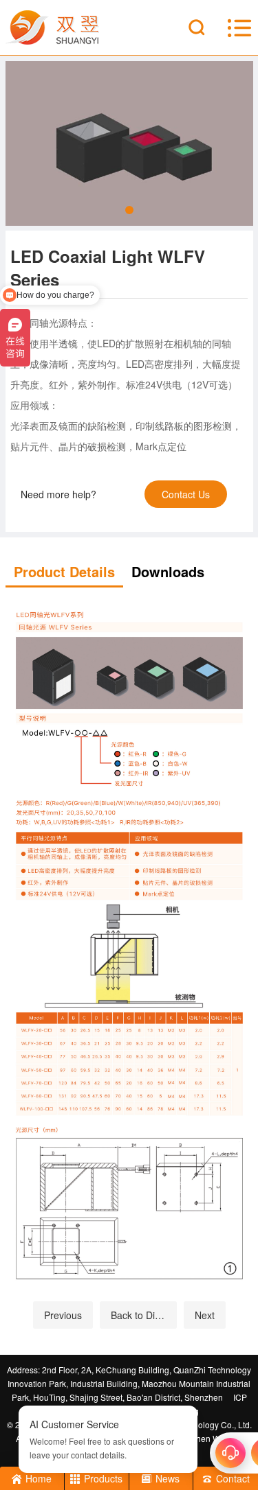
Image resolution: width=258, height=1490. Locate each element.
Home (38, 1478)
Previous (63, 1315)
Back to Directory (144, 1315)
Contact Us (186, 494)
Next (205, 1315)
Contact (233, 1478)
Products (103, 1478)
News (167, 1478)
